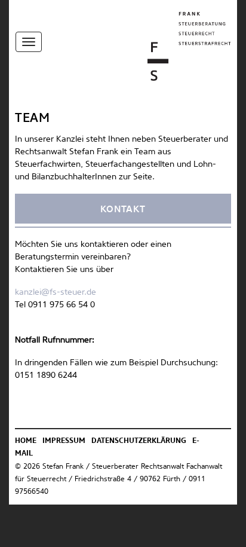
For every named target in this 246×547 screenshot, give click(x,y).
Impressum (63, 441)
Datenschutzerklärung (138, 441)
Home (25, 441)
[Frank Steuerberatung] (189, 46)
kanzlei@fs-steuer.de (55, 292)
